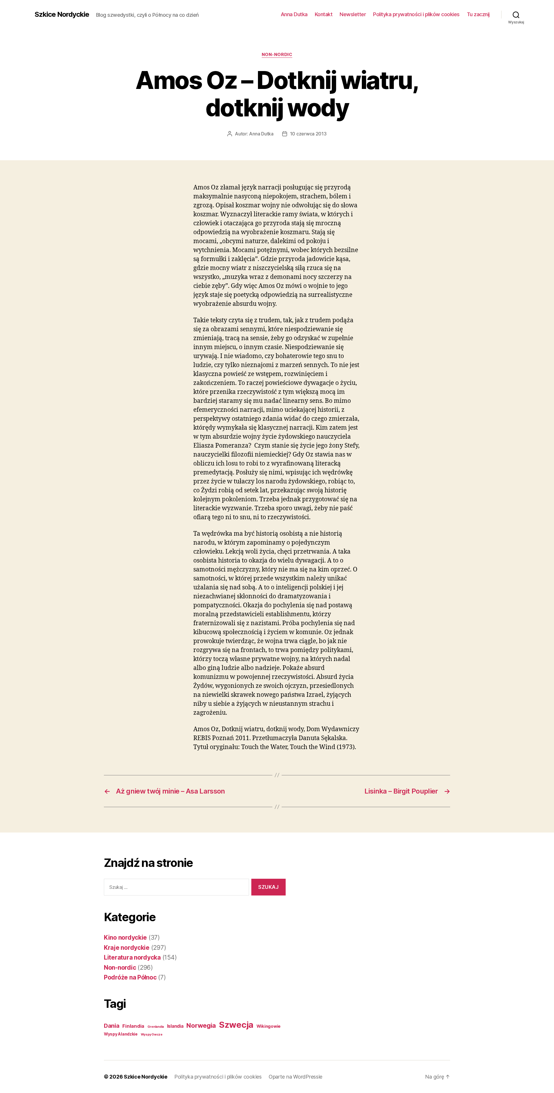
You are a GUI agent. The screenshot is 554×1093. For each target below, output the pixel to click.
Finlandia (133, 1026)
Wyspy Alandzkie (121, 1034)
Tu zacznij (478, 14)
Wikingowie (268, 1026)
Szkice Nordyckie (62, 14)
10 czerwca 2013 (308, 134)
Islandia (175, 1026)
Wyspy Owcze (151, 1034)
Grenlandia (155, 1027)
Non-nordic (277, 54)
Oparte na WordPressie (295, 1077)
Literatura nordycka (132, 957)
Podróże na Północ (130, 977)
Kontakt (324, 14)
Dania (111, 1025)
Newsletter (353, 14)
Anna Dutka (294, 14)
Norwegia (201, 1025)
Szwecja (236, 1025)
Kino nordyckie (125, 937)
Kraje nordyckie (126, 947)
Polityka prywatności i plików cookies (416, 14)
